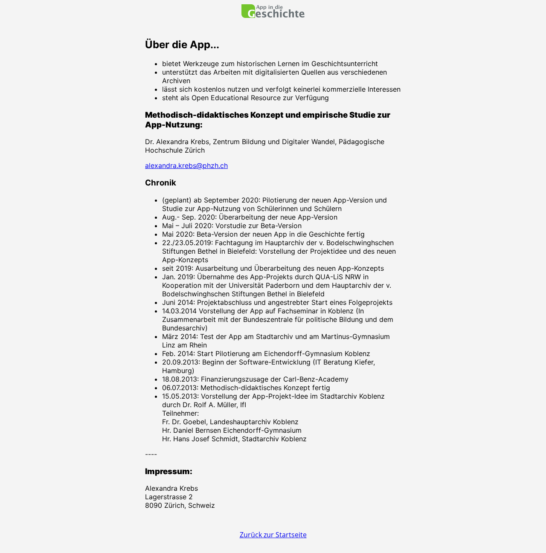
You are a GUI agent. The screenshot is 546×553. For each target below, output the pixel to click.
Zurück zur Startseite (273, 534)
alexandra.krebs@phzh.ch (186, 165)
